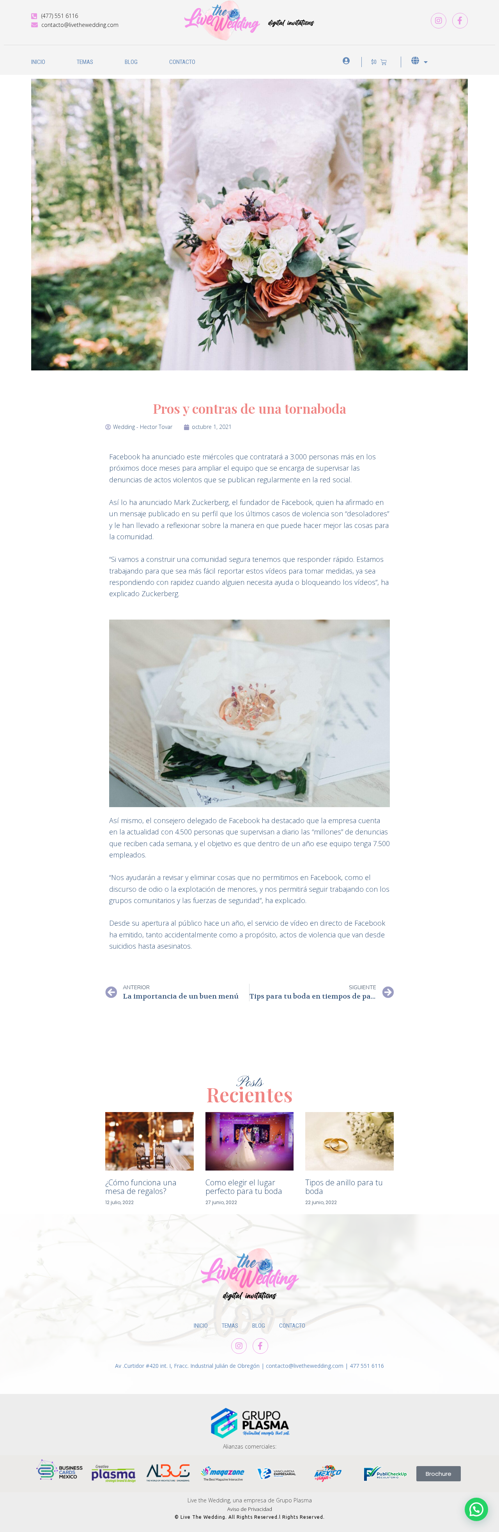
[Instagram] (438, 20)
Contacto (182, 62)
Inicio (38, 62)
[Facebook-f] (460, 20)
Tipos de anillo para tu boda (344, 1186)
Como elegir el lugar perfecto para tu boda (243, 1186)
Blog (131, 62)
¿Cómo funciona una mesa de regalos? (141, 1186)
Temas (85, 62)
